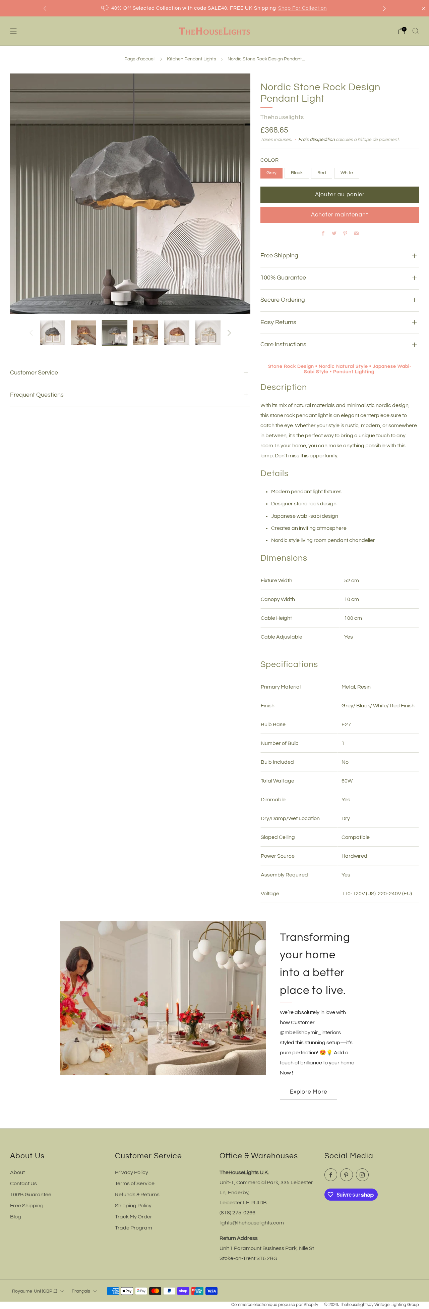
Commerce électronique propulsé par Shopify (274, 1305)
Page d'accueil (140, 59)
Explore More (308, 1092)
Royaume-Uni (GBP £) (34, 1291)
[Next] (384, 8)
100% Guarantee (30, 1194)
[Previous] (45, 8)
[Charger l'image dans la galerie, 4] (146, 333)
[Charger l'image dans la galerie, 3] (115, 333)
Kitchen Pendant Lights (191, 59)
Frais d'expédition (316, 139)
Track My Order (133, 1216)
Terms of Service (135, 1183)
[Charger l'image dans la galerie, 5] (177, 333)
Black (297, 172)
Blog (15, 1216)
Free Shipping (27, 1205)
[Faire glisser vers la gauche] (31, 333)
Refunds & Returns (137, 1194)
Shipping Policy (133, 1205)
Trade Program (133, 1227)
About (17, 1172)
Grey (271, 172)
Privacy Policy (131, 1172)
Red (321, 172)
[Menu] (13, 31)
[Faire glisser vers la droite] (229, 333)
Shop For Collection (302, 8)
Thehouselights (282, 117)
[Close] (423, 8)
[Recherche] (415, 31)
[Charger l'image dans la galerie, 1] (52, 333)
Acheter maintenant (339, 215)
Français (81, 1291)
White (347, 172)
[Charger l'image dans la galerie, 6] (208, 333)
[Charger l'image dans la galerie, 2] (84, 333)
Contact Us (23, 1183)
